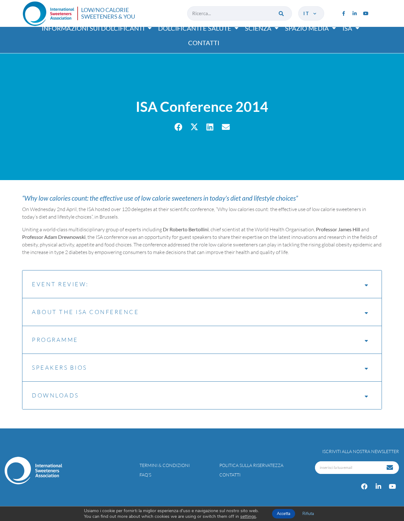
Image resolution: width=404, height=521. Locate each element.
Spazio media (307, 28)
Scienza (258, 28)
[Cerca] (282, 13)
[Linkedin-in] (354, 13)
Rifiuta (308, 514)
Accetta (283, 514)
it (307, 13)
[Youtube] (365, 13)
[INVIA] (390, 467)
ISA (347, 28)
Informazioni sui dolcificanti (93, 28)
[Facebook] (364, 486)
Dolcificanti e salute (194, 28)
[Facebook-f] (343, 13)
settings (248, 516)
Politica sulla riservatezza (251, 465)
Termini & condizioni (165, 465)
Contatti (203, 42)
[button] (178, 127)
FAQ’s (145, 474)
